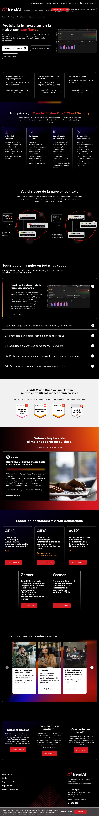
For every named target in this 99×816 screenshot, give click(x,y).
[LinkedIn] (76, 803)
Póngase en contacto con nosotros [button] (83, 9)
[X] (68, 803)
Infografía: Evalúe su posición (80, 91)
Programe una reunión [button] (40, 48)
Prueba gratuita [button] (10, 56)
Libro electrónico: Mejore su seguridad (17, 91)
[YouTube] (72, 803)
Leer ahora (69, 689)
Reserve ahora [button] (81, 750)
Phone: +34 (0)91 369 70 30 (76, 799)
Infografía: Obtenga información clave (48, 91)
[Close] (96, 811)
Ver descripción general (13, 48)
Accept (80, 811)
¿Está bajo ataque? (37, 3)
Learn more (34, 814)
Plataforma (21, 17)
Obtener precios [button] (18, 749)
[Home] (77, 774)
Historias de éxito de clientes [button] (48, 447)
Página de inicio (8, 17)
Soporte (48, 3)
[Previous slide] (7, 667)
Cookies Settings (66, 811)
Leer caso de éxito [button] (13, 496)
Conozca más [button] (16, 314)
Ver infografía (45, 689)
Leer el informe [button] (13, 562)
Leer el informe (20, 689)
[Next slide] (91, 667)
